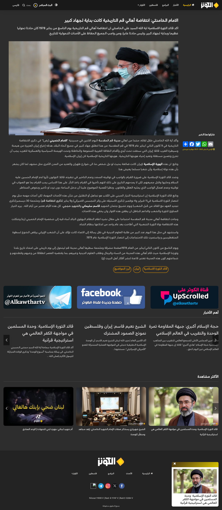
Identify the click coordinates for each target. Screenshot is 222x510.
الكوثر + (141, 5)
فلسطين (153, 5)
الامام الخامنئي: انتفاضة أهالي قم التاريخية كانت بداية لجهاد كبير (121, 20)
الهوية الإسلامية (153, 164)
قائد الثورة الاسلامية (155, 268)
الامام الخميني (58, 140)
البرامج (165, 5)
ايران (137, 268)
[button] (215, 340)
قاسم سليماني (91, 206)
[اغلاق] (174, 463)
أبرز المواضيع (122, 268)
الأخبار (176, 5)
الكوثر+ (75, 473)
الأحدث (129, 473)
